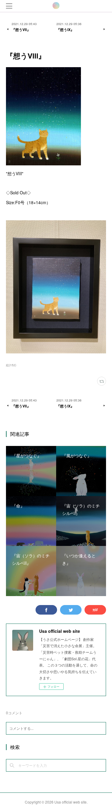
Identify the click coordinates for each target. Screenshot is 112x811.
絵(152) (11, 365)
